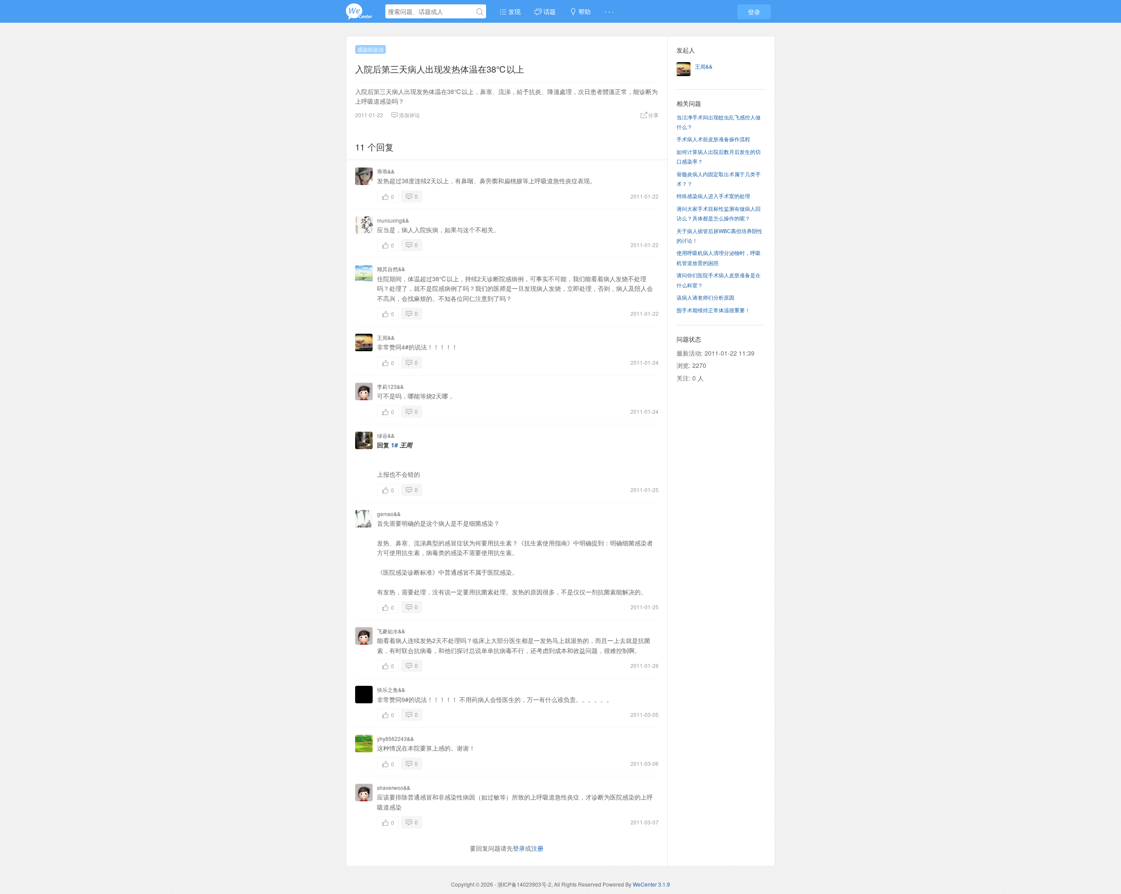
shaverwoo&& (393, 787)
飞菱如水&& (391, 631)
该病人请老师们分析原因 (705, 297)
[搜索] (480, 12)
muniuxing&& (393, 220)
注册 (537, 848)
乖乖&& (386, 171)
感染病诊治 (370, 49)
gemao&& (389, 513)
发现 (514, 11)
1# (394, 444)
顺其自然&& (391, 268)
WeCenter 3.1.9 (651, 884)
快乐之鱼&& (391, 689)
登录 (754, 11)
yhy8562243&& (395, 738)
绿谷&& (386, 435)
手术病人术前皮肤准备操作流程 (713, 139)
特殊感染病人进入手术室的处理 (713, 195)
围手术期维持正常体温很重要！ (713, 310)
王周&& (386, 337)
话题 (549, 11)
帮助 (584, 11)
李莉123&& (390, 386)
